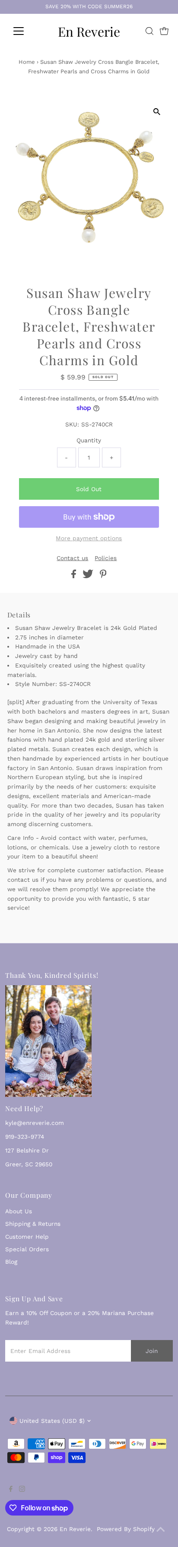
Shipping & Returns (32, 1223)
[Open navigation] (26, 31)
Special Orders (27, 1249)
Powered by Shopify (126, 1528)
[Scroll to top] (160, 1529)
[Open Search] (149, 31)
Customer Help (27, 1236)
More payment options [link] (89, 538)
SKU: (72, 424)
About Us (18, 1211)
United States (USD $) (52, 1420)
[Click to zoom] (156, 111)
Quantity (88, 440)
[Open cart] (164, 31)
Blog (11, 1261)
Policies (106, 558)
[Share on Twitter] (89, 576)
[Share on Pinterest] (103, 576)
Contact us (72, 558)
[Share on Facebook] (74, 576)
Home (27, 62)
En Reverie (89, 31)
